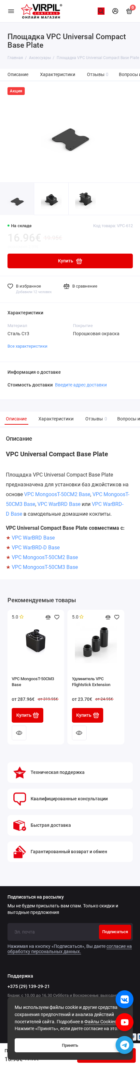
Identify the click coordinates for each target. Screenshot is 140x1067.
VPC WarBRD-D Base (36, 547)
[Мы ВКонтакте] (124, 999)
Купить (24, 715)
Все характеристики (27, 346)
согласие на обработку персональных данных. (69, 949)
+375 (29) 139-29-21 (28, 986)
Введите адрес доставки (81, 384)
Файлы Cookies (100, 1022)
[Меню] (11, 11)
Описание (17, 74)
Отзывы (98, 74)
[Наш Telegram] (124, 1045)
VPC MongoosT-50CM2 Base (57, 494)
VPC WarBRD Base (58, 504)
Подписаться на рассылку (35, 897)
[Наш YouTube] (124, 1022)
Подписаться (115, 931)
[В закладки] (57, 617)
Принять (70, 1045)
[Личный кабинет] (115, 11)
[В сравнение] (48, 617)
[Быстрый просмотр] (19, 733)
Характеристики (57, 74)
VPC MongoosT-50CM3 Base (45, 567)
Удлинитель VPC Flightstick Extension (91, 681)
